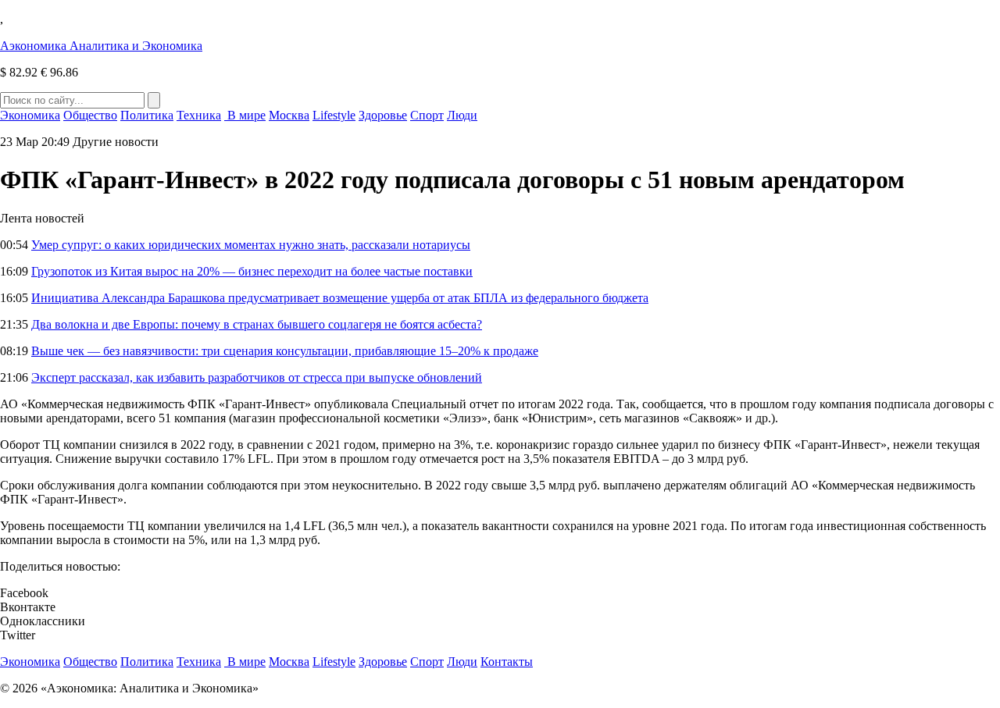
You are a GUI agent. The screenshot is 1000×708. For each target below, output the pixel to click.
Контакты (506, 661)
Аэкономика (101, 45)
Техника (199, 115)
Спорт (427, 115)
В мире (245, 115)
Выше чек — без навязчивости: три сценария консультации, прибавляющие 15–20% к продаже (284, 351)
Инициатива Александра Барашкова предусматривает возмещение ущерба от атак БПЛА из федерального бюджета (339, 297)
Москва (289, 115)
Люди (462, 115)
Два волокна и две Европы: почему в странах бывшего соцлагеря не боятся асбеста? (256, 324)
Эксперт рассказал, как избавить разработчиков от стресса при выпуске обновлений (256, 377)
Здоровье (383, 115)
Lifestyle (333, 115)
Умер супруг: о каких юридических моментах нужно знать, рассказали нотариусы (250, 244)
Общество (90, 115)
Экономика (30, 115)
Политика (146, 115)
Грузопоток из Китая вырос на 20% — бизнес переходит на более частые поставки (252, 271)
